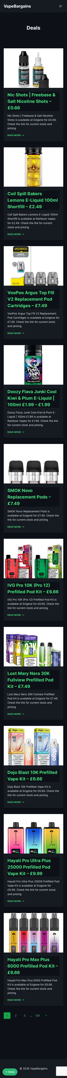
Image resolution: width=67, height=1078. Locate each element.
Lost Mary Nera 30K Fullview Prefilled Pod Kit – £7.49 (30, 680)
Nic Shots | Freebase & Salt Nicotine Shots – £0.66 (31, 101)
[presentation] (33, 68)
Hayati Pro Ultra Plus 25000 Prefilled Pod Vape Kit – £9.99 (29, 867)
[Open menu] (60, 6)
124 (37, 1015)
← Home (10, 1071)
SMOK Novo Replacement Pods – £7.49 (29, 497)
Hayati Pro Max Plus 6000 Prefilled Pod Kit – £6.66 (32, 966)
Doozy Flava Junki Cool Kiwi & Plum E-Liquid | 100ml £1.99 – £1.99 (32, 398)
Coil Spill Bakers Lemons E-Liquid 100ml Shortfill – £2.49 (32, 200)
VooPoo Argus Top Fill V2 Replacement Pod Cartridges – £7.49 (30, 299)
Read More (15, 135)
